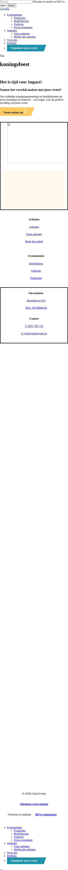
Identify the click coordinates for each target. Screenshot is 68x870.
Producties (19, 830)
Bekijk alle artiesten (25, 849)
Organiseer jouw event (23, 860)
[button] (15, 112)
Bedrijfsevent (21, 833)
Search (11, 5)
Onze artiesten (22, 846)
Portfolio (12, 855)
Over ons (12, 852)
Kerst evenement (23, 840)
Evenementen (14, 827)
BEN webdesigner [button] (46, 814)
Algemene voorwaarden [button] (34, 804)
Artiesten (12, 843)
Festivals (19, 836)
